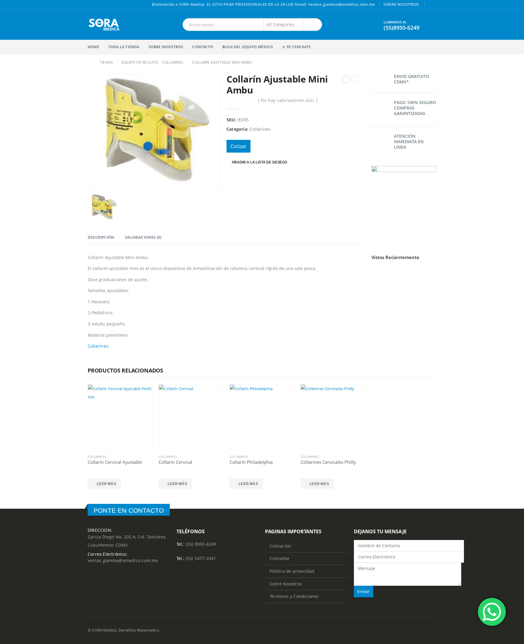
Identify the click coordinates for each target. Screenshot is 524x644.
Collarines (260, 129)
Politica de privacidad (292, 571)
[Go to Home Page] (89, 62)
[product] (120, 417)
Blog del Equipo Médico (247, 46)
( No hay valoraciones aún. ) (287, 100)
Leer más (106, 484)
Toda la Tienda (123, 46)
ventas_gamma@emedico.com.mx (123, 560)
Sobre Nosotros (401, 4)
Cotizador (280, 558)
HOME (93, 46)
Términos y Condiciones (294, 596)
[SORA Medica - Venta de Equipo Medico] (104, 25)
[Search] (312, 25)
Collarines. (98, 346)
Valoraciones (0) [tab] (143, 237)
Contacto (202, 46)
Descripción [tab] (101, 237)
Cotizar (238, 146)
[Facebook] (432, 5)
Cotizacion (280, 546)
